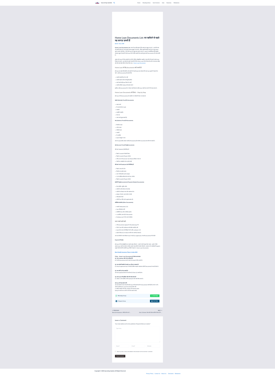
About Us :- (164, 373)
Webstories (176, 2)
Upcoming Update (106, 3)
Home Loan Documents (139, 63)
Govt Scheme (156, 2)
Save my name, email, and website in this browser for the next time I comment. (135, 351)
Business (169, 2)
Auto (163, 2)
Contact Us (157, 373)
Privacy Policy (149, 373)
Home (138, 2)
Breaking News (146, 2)
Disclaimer (171, 373)
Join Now (155, 295)
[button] (114, 3)
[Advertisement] (137, 25)
